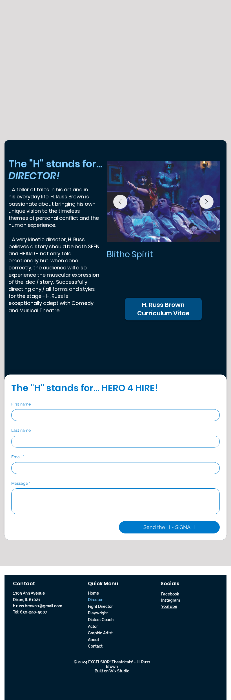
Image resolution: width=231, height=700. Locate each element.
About (93, 639)
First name (21, 404)
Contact (95, 646)
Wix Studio (119, 671)
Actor (93, 626)
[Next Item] (206, 202)
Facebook (170, 594)
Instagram (170, 600)
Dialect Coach (101, 619)
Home (93, 593)
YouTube (169, 606)
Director (95, 599)
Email (17, 457)
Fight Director (100, 606)
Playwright (98, 613)
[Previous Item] (120, 202)
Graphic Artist (100, 633)
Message (20, 483)
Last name (21, 430)
